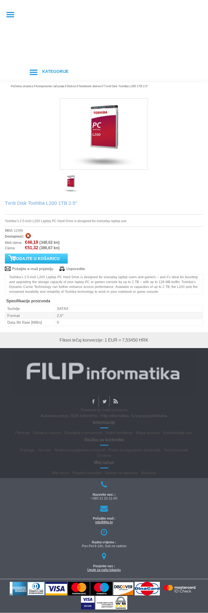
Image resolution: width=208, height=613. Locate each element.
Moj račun (60, 473)
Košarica (148, 473)
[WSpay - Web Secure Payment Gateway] (111, 608)
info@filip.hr (104, 522)
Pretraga (27, 450)
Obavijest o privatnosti (83, 432)
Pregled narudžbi (87, 473)
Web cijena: (13, 243)
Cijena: (10, 248)
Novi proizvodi (176, 450)
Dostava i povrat (47, 432)
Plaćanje (22, 432)
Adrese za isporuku (121, 473)
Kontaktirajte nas (177, 432)
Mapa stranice (148, 432)
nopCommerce (115, 410)
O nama (104, 455)
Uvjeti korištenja (118, 432)
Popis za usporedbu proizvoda (135, 450)
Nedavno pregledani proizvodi (79, 450)
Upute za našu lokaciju (104, 570)
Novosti (44, 450)
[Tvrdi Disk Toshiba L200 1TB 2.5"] (71, 192)
